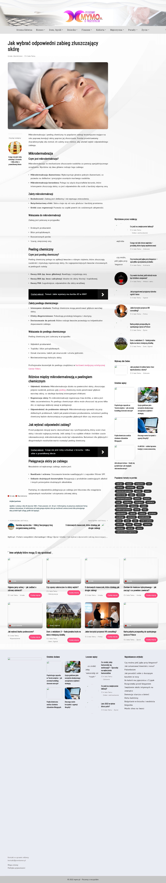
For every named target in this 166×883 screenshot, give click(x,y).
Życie (145, 330)
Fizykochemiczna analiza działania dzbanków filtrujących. (123, 438)
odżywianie (121, 513)
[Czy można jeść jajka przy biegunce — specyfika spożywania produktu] (121, 262)
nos (144, 510)
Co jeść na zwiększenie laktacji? (142, 227)
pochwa (152, 513)
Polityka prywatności (16, 868)
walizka (147, 524)
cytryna (119, 487)
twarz (138, 524)
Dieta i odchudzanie (140, 233)
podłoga (120, 517)
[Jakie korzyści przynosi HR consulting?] (121, 311)
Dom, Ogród (147, 346)
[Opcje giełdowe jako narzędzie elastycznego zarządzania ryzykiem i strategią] (148, 395)
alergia (119, 484)
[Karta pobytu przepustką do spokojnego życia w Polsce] (121, 327)
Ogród (145, 298)
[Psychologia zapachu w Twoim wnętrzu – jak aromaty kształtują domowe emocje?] (125, 395)
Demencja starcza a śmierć (137, 694)
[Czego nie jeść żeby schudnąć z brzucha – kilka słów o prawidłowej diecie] (15, 148)
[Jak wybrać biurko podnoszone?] (25, 615)
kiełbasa (128, 502)
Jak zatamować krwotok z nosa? (139, 666)
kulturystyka (121, 506)
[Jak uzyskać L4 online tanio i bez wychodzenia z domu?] (121, 370)
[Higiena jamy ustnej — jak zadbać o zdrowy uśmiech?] (25, 571)
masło (143, 506)
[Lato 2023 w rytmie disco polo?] (92, 706)
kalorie (140, 495)
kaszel (147, 499)
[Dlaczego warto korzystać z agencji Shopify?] (148, 425)
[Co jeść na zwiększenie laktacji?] (121, 229)
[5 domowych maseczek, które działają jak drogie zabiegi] (102, 571)
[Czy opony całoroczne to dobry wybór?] (63, 571)
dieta (140, 487)
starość (120, 524)
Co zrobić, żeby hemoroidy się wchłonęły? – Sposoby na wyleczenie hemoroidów (109, 667)
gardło (138, 491)
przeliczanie (144, 517)
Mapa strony (13, 865)
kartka (137, 499)
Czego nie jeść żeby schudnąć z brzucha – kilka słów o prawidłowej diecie (15, 160)
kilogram (139, 502)
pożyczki (131, 517)
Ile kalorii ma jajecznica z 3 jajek (139, 680)
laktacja (134, 506)
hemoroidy (121, 495)
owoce (142, 513)
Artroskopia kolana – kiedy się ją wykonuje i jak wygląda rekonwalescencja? (125, 465)
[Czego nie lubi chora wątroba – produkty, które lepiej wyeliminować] (121, 246)
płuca (119, 521)
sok (135, 521)
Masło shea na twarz (134, 708)
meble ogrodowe (123, 510)
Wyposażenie (16, 625)
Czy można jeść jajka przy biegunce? (141, 662)
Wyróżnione (17, 56)
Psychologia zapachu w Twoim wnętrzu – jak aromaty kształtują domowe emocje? (124, 408)
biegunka (139, 484)
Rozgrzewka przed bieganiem (138, 684)
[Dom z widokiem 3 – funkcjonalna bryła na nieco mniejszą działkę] (121, 343)
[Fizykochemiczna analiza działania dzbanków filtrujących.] (125, 425)
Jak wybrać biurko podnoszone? (21, 631)
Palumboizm (130, 669)
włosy (139, 528)
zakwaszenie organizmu (126, 532)
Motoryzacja (55, 581)
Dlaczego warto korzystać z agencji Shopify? (71, 704)
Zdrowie (146, 249)
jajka (131, 495)
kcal (118, 502)
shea (127, 521)
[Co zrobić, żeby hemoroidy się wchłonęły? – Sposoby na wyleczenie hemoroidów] (92, 670)
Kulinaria (146, 265)
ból (149, 484)
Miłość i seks (148, 281)
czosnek (130, 487)
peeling (62, 390)
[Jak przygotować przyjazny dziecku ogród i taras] (121, 294)
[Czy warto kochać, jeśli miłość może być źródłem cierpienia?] (121, 278)
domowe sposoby (124, 491)
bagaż (129, 484)
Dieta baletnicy (131, 698)
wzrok (130, 528)
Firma (145, 314)
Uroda (10, 56)
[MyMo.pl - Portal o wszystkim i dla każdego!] (83, 16)
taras (129, 524)
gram (147, 491)
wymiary (120, 528)
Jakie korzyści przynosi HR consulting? (101, 631)
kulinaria (150, 502)
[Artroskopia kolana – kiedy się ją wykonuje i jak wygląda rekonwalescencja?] (125, 452)
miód (137, 510)
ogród (132, 513)
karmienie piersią (123, 499)
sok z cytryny (146, 521)
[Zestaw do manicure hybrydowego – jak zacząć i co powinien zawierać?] (141, 571)
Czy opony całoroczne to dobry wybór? (62, 587)
